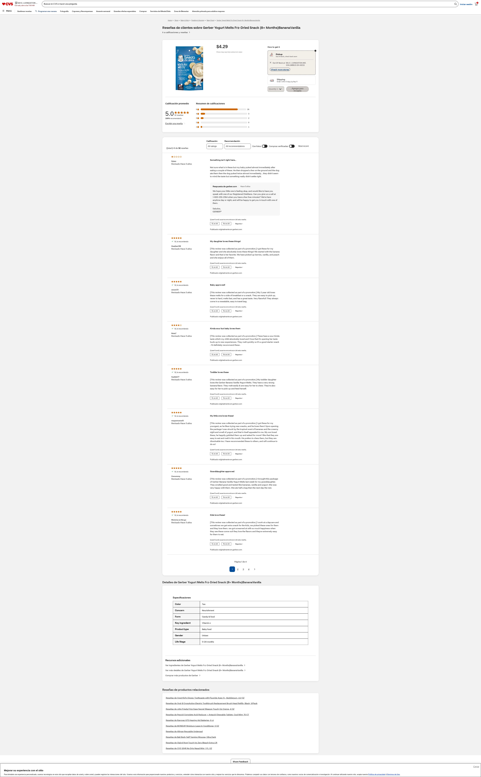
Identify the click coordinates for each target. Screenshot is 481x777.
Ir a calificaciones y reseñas (175, 32)
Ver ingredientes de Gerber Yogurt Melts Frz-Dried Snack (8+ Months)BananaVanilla (204, 665)
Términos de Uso (393, 774)
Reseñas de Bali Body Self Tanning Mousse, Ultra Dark (191, 737)
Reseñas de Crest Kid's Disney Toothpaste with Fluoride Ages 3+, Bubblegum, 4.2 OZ (205, 697)
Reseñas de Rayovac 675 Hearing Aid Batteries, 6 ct (190, 720)
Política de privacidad (376, 774)
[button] (264, 146)
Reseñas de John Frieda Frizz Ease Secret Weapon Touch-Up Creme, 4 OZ (200, 709)
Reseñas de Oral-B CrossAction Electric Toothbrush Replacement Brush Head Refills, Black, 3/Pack (211, 703)
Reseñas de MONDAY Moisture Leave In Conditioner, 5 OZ (192, 726)
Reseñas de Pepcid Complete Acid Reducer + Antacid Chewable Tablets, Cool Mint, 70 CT (207, 714)
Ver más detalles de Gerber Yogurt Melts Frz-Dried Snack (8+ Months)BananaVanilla (204, 670)
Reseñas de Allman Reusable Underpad (184, 731)
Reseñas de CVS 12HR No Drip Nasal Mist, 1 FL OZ (189, 748)
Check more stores (280, 69)
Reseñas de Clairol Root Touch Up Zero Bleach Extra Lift (191, 742)
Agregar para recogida (297, 89)
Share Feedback (240, 761)
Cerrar (476, 767)
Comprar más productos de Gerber (181, 675)
